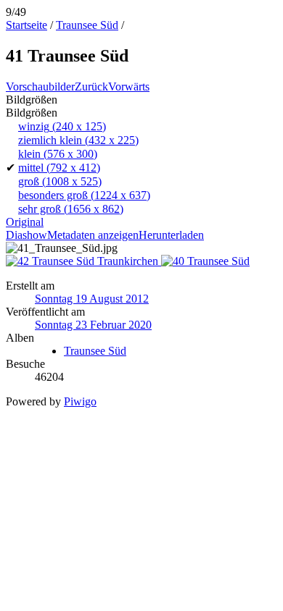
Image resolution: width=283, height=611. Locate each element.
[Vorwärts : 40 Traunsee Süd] (205, 261)
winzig (62, 126)
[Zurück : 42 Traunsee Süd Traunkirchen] (83, 261)
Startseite (26, 25)
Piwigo (80, 401)
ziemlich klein (78, 140)
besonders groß (84, 195)
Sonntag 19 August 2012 (92, 298)
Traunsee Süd (87, 25)
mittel (59, 167)
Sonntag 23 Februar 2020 (93, 325)
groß (60, 181)
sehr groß (70, 209)
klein (57, 154)
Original (25, 222)
